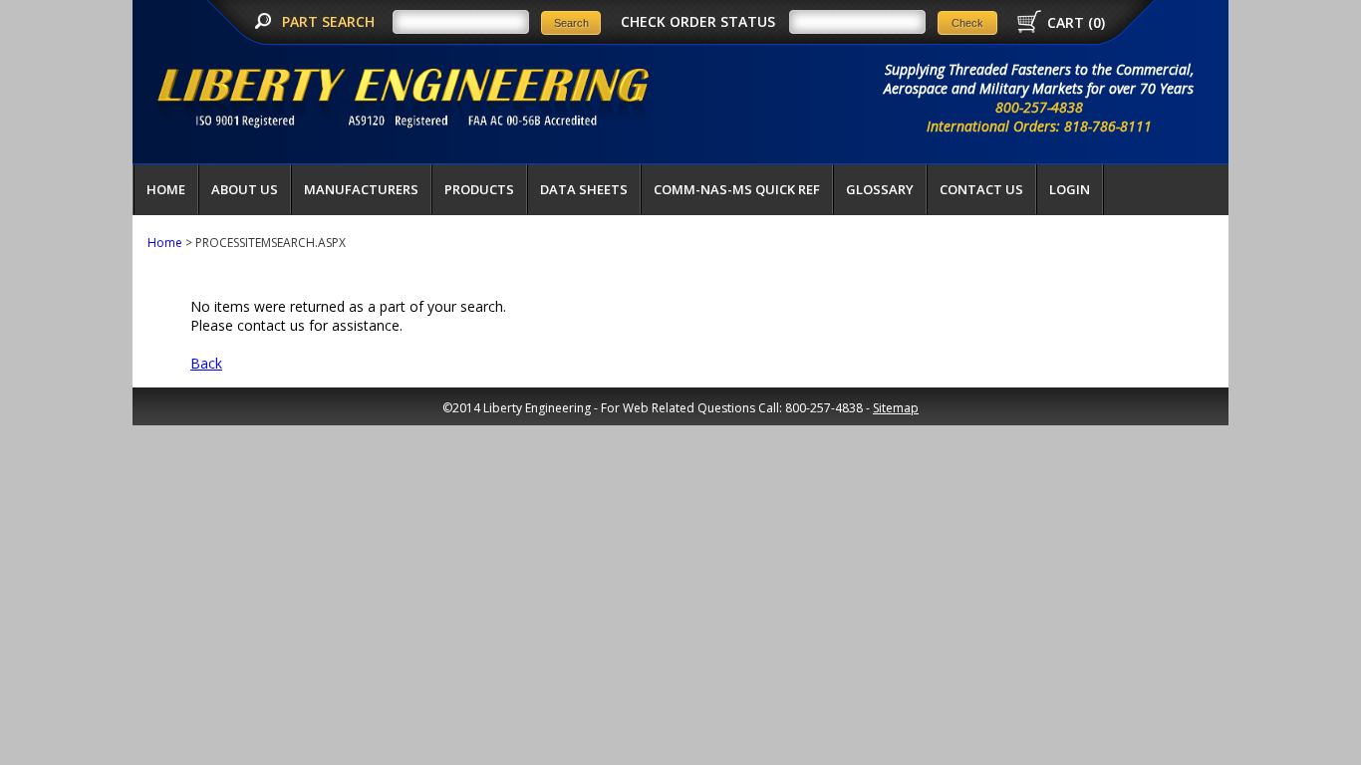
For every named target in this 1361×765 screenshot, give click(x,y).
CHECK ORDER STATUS (698, 21)
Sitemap (896, 407)
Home (165, 189)
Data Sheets (584, 189)
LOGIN (1069, 189)
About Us (244, 189)
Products (479, 189)
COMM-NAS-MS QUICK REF (737, 189)
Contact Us (981, 189)
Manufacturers (361, 189)
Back (206, 363)
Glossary (880, 189)
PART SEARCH (330, 21)
